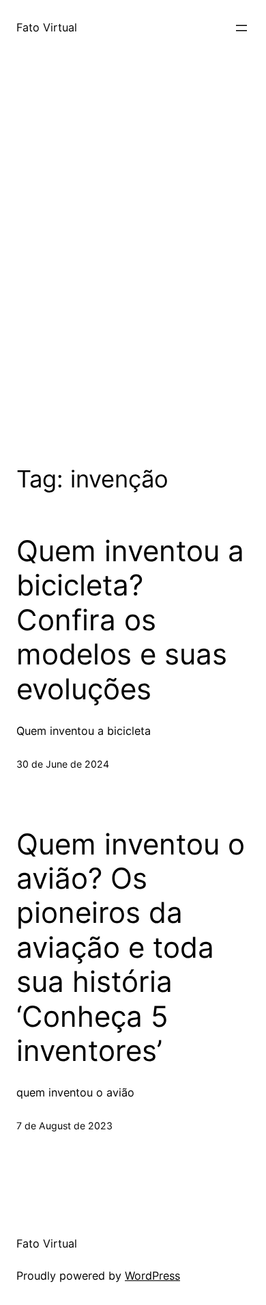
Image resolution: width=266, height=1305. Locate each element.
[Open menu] (241, 28)
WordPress (152, 1275)
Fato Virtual (46, 27)
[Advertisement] (133, 277)
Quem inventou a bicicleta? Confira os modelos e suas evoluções (130, 620)
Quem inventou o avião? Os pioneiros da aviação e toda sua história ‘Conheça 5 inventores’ (130, 947)
